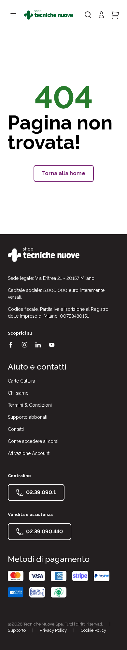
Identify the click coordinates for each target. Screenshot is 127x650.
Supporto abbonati (27, 417)
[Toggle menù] (13, 15)
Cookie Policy (93, 630)
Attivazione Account (28, 453)
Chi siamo (18, 393)
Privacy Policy (53, 630)
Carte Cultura (21, 381)
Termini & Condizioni (30, 405)
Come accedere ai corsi (33, 441)
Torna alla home (63, 173)
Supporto (17, 630)
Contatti (16, 429)
